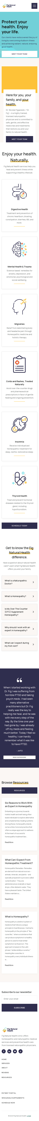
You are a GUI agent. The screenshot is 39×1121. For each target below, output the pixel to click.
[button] (34, 6)
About (5, 1068)
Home (4, 1059)
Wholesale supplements (13, 1098)
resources (19, 790)
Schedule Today (19, 526)
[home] (9, 6)
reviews (5, 1072)
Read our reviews (19, 757)
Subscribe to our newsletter (17, 992)
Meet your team (19, 54)
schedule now (8, 1103)
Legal (29, 1116)
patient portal (9, 1093)
